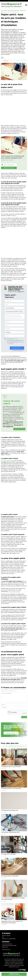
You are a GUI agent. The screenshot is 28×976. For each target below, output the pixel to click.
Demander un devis (19, 429)
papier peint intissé (8, 460)
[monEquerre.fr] (11, 5)
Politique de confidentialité (8, 938)
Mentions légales (6, 935)
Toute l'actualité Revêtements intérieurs (14, 746)
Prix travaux (4, 10)
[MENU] (26, 5)
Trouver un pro (10, 733)
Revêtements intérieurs (13, 10)
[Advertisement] (14, 110)
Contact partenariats (7, 944)
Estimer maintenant (9, 167)
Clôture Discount (6, 949)
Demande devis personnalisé (9, 945)
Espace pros (5, 947)
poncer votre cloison (14, 591)
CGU (3, 937)
